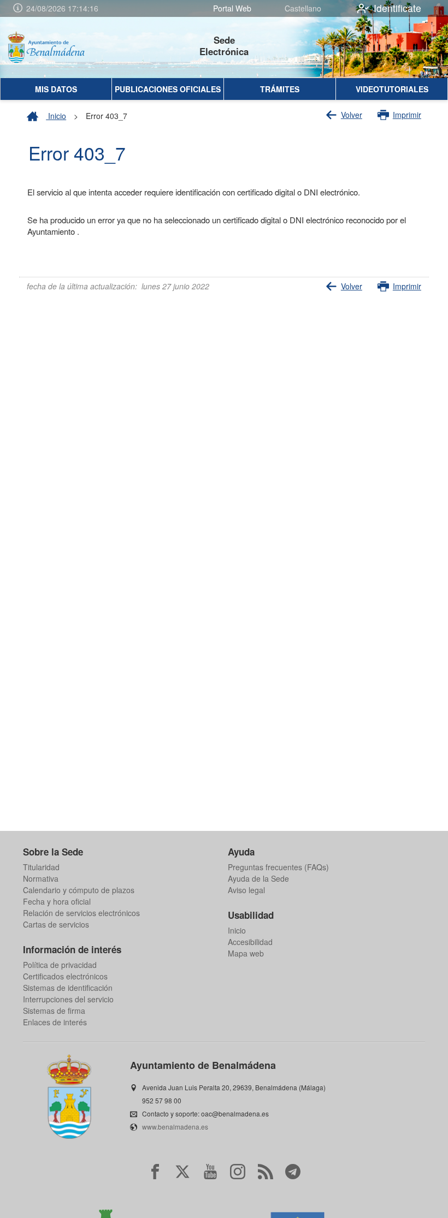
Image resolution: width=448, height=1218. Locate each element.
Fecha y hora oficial (57, 901)
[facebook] (155, 1171)
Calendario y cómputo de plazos (78, 889)
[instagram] (237, 1171)
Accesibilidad (250, 941)
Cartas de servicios (56, 924)
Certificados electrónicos (65, 976)
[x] (182, 1171)
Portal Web (232, 8)
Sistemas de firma (54, 1010)
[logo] (53, 47)
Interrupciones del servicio (68, 999)
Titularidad (41, 866)
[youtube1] (210, 1171)
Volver (351, 114)
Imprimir (407, 114)
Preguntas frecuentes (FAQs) (278, 866)
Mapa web (246, 953)
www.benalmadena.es (175, 1126)
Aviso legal (246, 889)
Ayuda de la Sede (258, 878)
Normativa (40, 878)
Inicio (56, 115)
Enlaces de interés (55, 1022)
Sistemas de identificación (68, 987)
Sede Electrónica (224, 45)
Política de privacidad (60, 964)
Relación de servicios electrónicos (81, 912)
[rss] (265, 1171)
